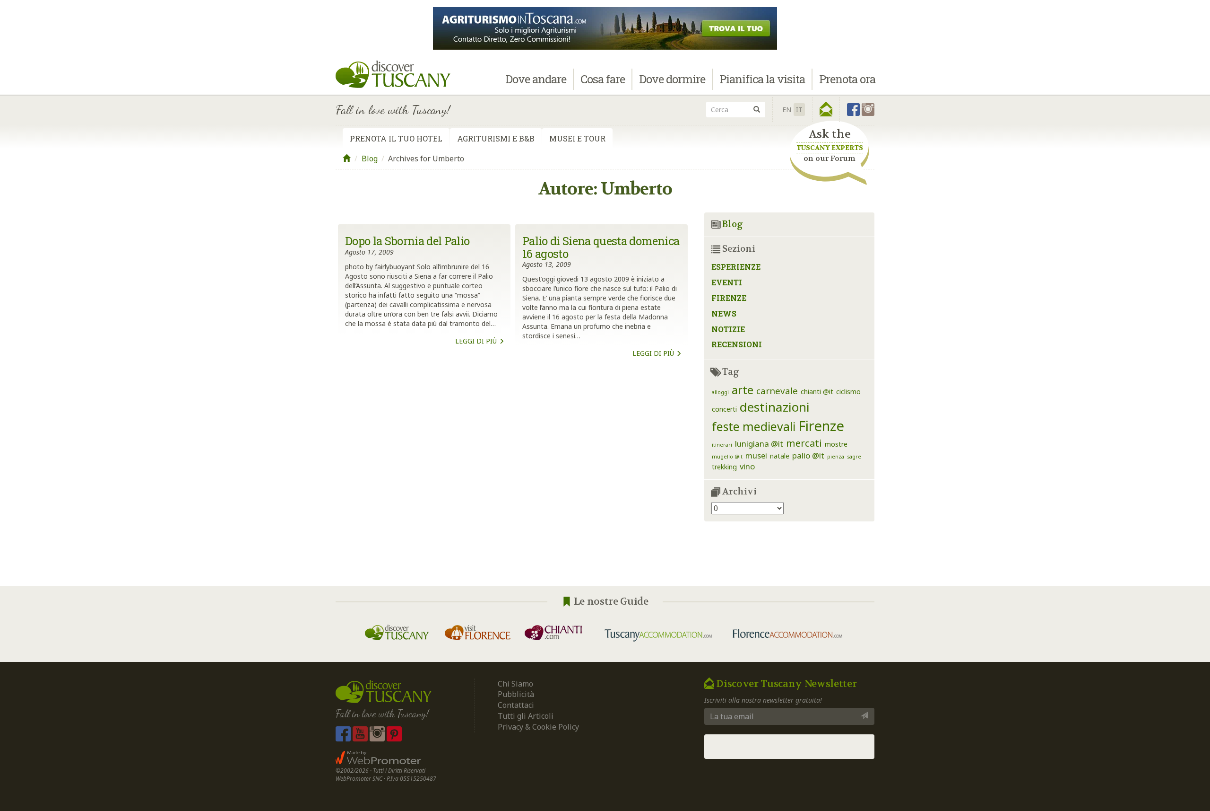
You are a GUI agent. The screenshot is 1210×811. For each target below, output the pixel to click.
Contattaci (516, 705)
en (786, 109)
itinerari (722, 444)
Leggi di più (477, 340)
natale (779, 455)
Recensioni (736, 344)
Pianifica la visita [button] (762, 79)
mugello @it (727, 456)
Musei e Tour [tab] (577, 138)
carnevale (777, 391)
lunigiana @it (759, 443)
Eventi (726, 282)
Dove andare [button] (535, 79)
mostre (836, 444)
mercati (804, 443)
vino (747, 466)
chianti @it (817, 391)
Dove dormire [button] (672, 79)
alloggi (720, 392)
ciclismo (848, 391)
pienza (835, 456)
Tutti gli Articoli (525, 716)
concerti (724, 409)
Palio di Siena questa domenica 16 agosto (600, 247)
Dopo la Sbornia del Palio (407, 240)
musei (756, 455)
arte (742, 389)
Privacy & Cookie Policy (538, 727)
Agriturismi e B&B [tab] (496, 138)
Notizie (728, 329)
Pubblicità (517, 694)
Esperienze (736, 267)
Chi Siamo (515, 684)
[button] (826, 109)
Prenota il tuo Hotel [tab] (396, 138)
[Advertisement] (513, 467)
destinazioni (775, 406)
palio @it (808, 455)
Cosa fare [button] (602, 79)
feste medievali (753, 426)
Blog (370, 158)
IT (799, 109)
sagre (854, 456)
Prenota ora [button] (847, 79)
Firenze (728, 298)
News (723, 313)
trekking (724, 466)
